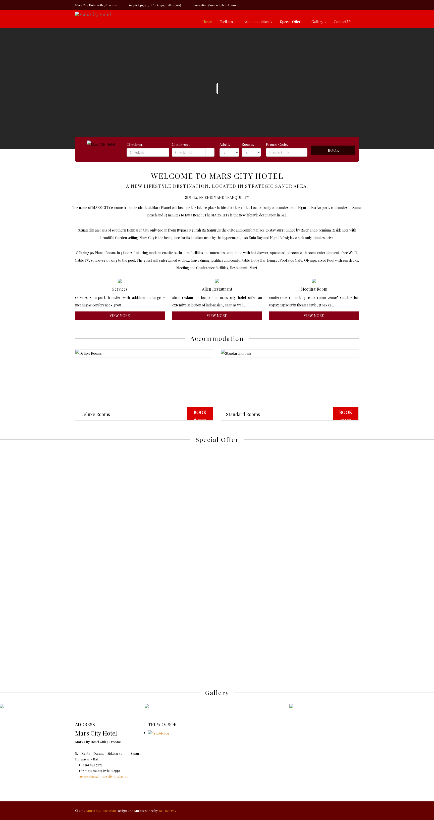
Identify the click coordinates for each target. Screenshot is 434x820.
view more (120, 315)
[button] (420, 454)
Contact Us (342, 21)
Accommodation (256, 21)
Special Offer (290, 21)
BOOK (200, 415)
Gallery (317, 21)
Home (207, 21)
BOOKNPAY (167, 810)
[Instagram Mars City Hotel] (79, 782)
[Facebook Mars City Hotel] (76, 782)
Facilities (226, 21)
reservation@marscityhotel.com (213, 5)
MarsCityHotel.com (101, 810)
